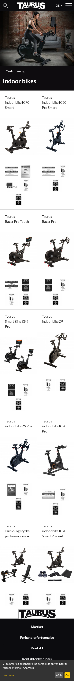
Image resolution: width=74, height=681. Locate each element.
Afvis (59, 675)
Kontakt (37, 648)
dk (58, 5)
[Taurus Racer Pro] (55, 250)
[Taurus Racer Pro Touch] (18, 250)
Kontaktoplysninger (37, 659)
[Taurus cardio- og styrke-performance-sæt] (18, 564)
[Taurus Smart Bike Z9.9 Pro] (18, 355)
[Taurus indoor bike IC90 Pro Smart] (55, 136)
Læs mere (8, 675)
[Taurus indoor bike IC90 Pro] (55, 459)
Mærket (37, 627)
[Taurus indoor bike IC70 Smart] (18, 136)
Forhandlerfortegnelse (37, 638)
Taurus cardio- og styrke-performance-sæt (18, 531)
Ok (67, 675)
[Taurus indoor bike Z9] (55, 350)
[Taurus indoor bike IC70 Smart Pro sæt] (55, 564)
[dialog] (37, 670)
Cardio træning (15, 71)
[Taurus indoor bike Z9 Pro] (18, 455)
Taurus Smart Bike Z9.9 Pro (16, 321)
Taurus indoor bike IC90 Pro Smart (54, 103)
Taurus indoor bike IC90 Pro (54, 426)
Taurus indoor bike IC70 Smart (17, 103)
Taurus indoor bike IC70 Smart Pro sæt (54, 531)
